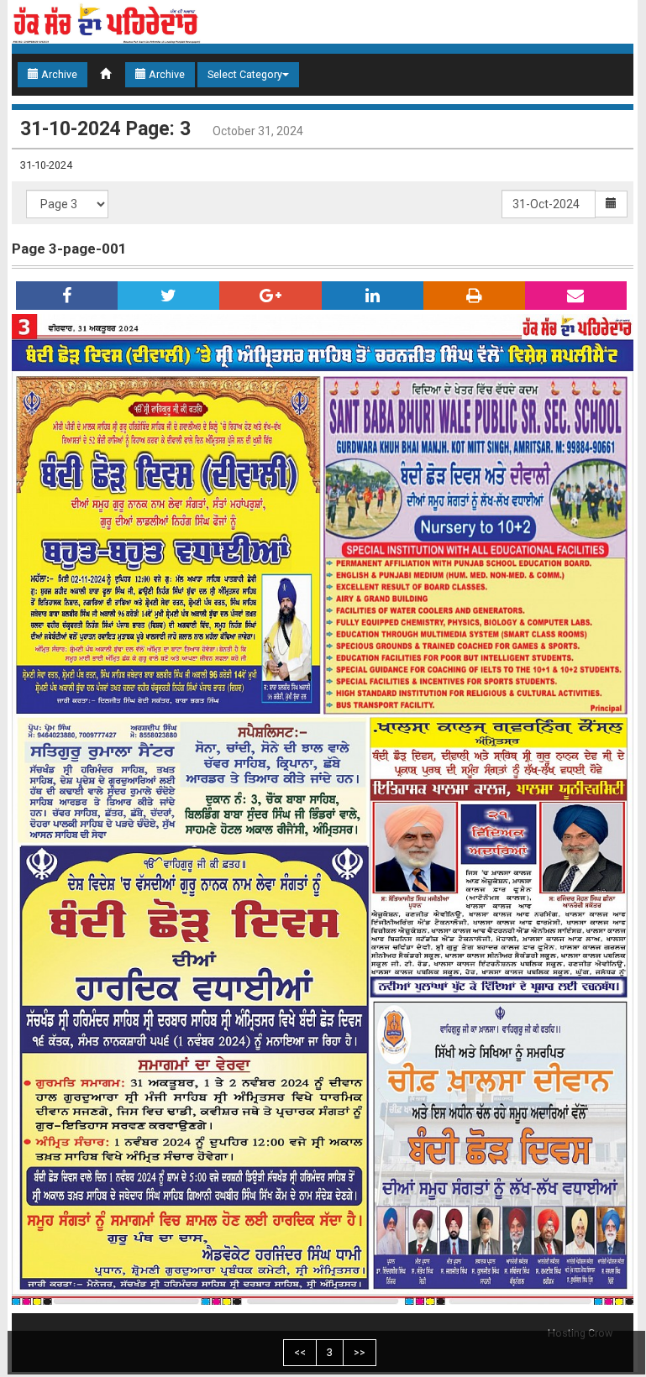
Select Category (244, 74)
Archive (58, 74)
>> (359, 1352)
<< (300, 1352)
